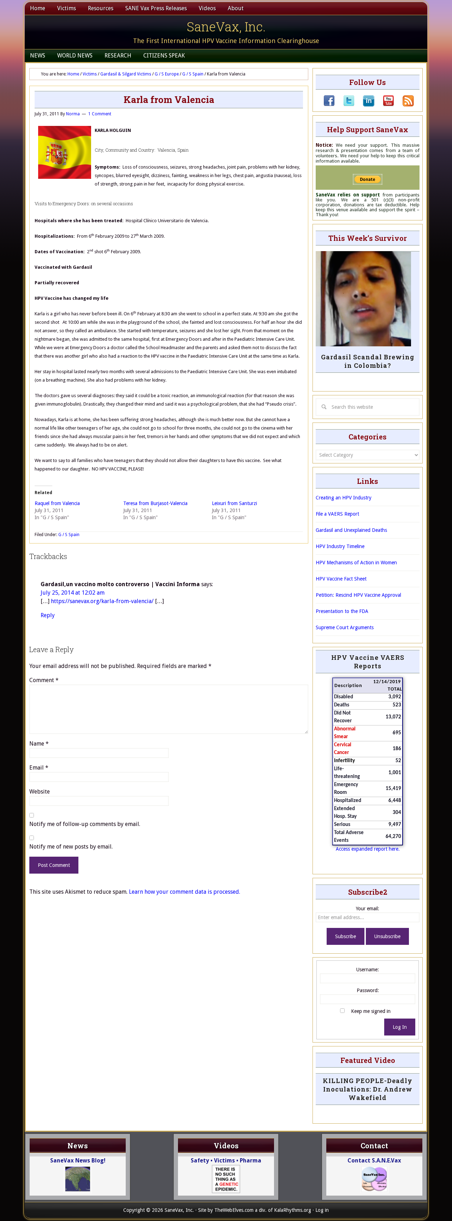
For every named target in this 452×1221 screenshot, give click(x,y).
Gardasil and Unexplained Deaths (351, 530)
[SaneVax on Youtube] (384, 105)
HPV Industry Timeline (340, 546)
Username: (367, 969)
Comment (44, 680)
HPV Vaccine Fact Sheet (341, 579)
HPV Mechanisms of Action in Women (356, 562)
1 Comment (99, 113)
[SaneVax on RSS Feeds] (404, 105)
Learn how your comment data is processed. (184, 891)
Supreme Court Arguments (345, 627)
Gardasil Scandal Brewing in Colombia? (367, 361)
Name (39, 743)
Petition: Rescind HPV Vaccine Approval (358, 595)
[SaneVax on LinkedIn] (364, 105)
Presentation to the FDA (342, 611)
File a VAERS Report (337, 514)
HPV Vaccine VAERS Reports (367, 661)
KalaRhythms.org (292, 1210)
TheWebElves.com (234, 1210)
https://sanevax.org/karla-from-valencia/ (102, 601)
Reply (48, 615)
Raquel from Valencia (57, 503)
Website (39, 791)
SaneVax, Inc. (226, 26)
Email (38, 767)
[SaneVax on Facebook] (329, 105)
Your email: (367, 908)
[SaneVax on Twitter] (345, 105)
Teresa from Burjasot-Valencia (155, 503)
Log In (400, 1027)
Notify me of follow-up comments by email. (84, 824)
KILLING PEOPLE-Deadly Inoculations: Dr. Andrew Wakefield (367, 1089)
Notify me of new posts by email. (71, 846)
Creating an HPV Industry (343, 497)
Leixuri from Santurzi (234, 503)
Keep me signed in (371, 1011)
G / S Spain (68, 534)
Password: (368, 990)
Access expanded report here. (368, 849)
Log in (322, 1210)
